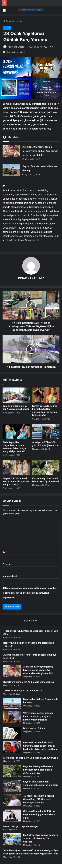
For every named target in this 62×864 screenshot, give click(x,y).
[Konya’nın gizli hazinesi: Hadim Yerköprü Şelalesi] (45, 467)
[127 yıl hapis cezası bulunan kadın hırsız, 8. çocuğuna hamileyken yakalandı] (12, 717)
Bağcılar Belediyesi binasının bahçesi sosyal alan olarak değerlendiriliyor (38, 769)
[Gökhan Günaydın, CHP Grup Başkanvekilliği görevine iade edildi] (12, 815)
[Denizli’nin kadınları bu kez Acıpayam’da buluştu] (16, 395)
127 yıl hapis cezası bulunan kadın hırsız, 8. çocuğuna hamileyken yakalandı (38, 716)
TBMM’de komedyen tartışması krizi (22, 690)
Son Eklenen (31, 620)
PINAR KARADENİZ (15, 47)
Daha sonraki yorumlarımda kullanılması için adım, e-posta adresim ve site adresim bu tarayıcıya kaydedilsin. (30, 593)
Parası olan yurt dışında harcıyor (21, 826)
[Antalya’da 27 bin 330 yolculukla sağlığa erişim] (45, 431)
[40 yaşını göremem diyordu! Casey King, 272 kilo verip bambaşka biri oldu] (12, 800)
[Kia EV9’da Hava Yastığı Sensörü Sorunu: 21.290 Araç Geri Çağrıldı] (12, 839)
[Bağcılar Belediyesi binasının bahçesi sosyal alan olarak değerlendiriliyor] (12, 771)
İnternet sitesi (10, 576)
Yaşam (20, 21)
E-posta (7, 564)
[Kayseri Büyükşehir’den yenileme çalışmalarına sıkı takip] (12, 786)
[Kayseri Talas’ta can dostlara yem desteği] (11, 170)
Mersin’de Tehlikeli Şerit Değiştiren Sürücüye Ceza (30, 757)
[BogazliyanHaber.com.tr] (31, 9)
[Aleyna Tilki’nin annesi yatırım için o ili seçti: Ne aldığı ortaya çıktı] (16, 467)
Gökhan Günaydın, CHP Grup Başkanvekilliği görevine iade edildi (39, 814)
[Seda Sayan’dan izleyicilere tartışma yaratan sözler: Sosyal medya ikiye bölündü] (16, 431)
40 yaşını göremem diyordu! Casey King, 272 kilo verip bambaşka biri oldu (38, 799)
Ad (5, 552)
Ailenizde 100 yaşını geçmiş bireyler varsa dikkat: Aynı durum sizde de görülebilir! (40, 150)
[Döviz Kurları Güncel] (12, 733)
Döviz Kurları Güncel (34, 728)
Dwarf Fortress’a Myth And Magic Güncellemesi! (29, 682)
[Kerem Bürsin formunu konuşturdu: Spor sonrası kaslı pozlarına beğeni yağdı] (45, 395)
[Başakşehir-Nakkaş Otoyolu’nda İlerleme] (12, 703)
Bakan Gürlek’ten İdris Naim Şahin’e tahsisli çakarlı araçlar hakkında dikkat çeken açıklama (40, 745)
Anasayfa (10, 21)
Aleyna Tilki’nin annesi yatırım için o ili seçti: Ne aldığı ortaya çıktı (16, 481)
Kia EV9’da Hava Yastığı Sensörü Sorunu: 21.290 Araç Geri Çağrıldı (40, 838)
